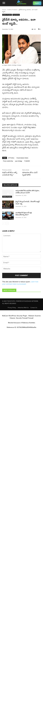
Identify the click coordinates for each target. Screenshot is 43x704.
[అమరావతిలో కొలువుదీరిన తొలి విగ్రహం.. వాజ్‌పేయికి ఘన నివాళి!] (8, 194)
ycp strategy (18, 161)
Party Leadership (8, 161)
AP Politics (11, 158)
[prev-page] (3, 223)
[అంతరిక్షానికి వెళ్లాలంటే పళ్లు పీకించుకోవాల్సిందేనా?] (8, 216)
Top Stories (16, 15)
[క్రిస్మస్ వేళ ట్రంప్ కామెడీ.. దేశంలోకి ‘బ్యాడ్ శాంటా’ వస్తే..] (8, 205)
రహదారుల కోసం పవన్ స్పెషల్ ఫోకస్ (29, 174)
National (5, 218)
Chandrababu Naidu (22, 158)
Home (4, 10)
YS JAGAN (27, 161)
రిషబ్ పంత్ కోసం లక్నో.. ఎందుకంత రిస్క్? (10, 174)
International (6, 207)
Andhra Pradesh (12, 10)
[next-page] (7, 223)
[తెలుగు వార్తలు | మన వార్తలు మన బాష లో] (21, 2)
